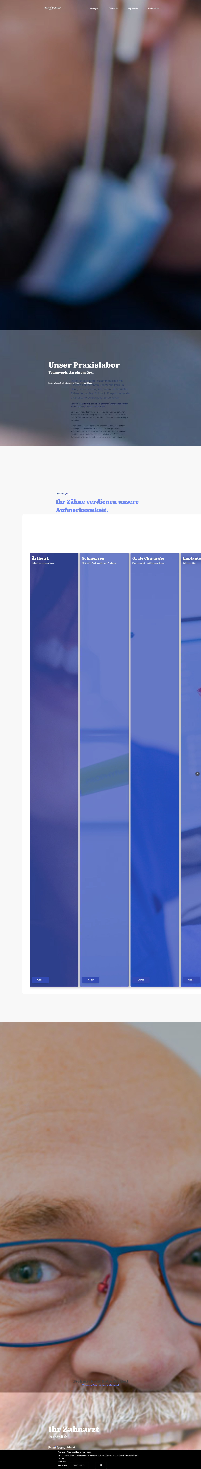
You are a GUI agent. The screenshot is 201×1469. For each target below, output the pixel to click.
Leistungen (93, 8)
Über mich (113, 8)
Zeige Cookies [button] (62, 1461)
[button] (78, 1465)
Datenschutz (153, 8)
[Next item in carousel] (197, 1285)
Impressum (133, 8)
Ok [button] (101, 1465)
